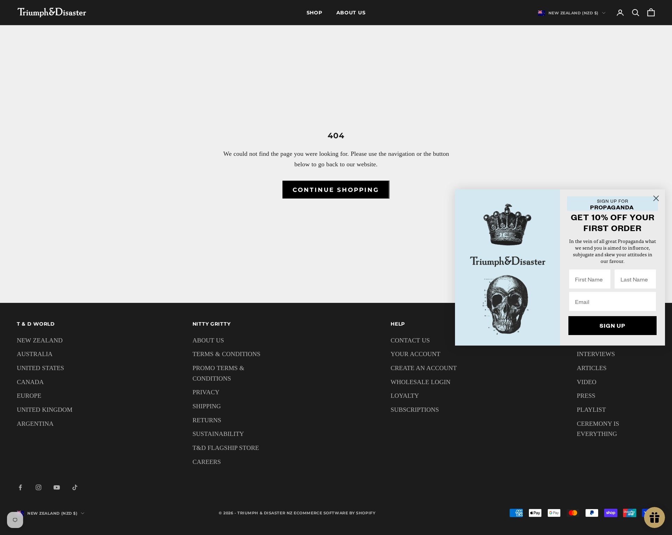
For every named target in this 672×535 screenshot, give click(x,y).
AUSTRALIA (34, 353)
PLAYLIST (591, 409)
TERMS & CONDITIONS (226, 353)
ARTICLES (592, 367)
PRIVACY (205, 392)
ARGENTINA (35, 423)
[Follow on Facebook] (20, 487)
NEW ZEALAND (40, 340)
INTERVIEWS (596, 353)
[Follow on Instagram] (38, 487)
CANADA (30, 381)
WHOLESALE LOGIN (420, 381)
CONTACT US (410, 340)
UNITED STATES (40, 367)
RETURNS (206, 420)
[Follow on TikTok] (74, 487)
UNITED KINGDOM (44, 409)
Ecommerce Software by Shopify (334, 512)
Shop (314, 12)
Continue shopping (336, 189)
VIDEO (586, 381)
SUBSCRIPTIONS (415, 409)
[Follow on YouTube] (56, 487)
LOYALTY (405, 395)
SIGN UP (612, 325)
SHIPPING (206, 406)
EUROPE (29, 395)
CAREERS (206, 461)
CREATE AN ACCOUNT (424, 367)
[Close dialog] (656, 198)
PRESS (586, 395)
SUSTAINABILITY (218, 433)
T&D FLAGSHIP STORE (225, 447)
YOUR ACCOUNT (415, 353)
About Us (351, 12)
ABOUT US (208, 340)
